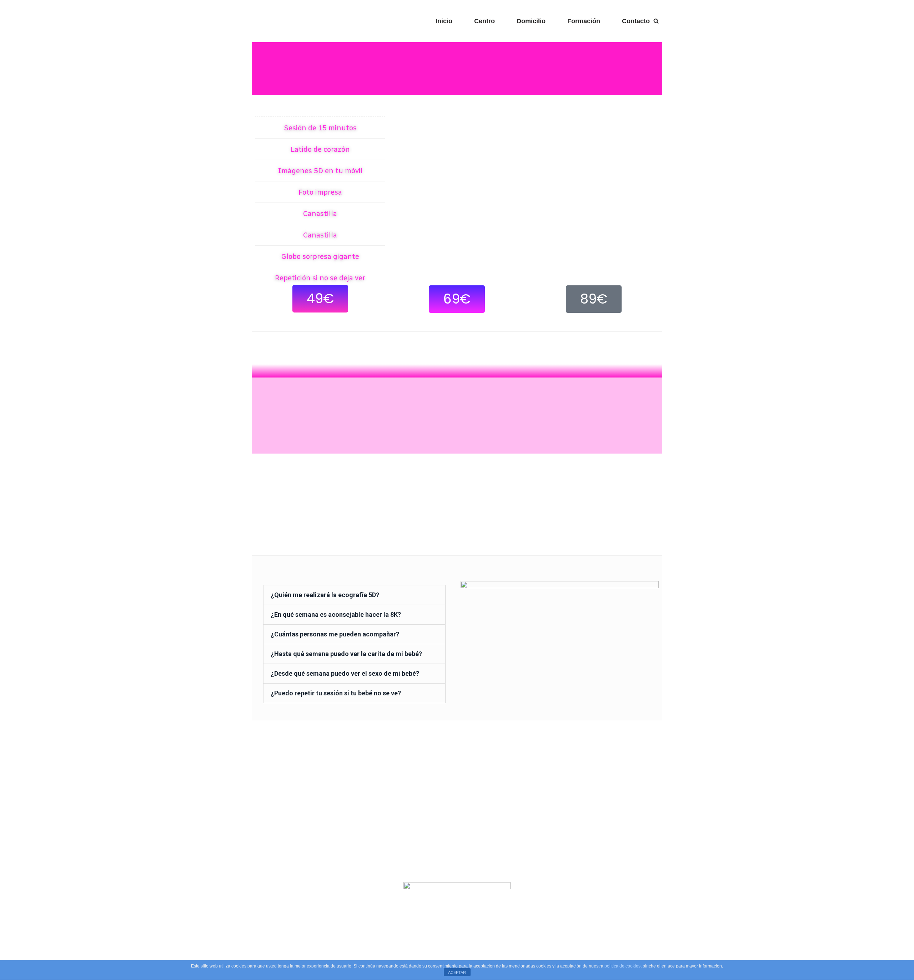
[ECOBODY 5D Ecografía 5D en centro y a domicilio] (302, 20)
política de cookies (622, 966)
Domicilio (531, 21)
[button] (320, 298)
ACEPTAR (457, 972)
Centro (484, 21)
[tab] (354, 595)
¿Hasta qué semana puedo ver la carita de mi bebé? (346, 654)
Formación (583, 21)
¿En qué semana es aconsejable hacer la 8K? (336, 614)
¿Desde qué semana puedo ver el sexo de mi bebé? (345, 673)
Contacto (636, 21)
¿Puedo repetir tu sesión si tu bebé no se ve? (336, 693)
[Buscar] (656, 21)
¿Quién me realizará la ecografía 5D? (325, 595)
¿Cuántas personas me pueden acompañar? (335, 634)
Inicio (444, 21)
